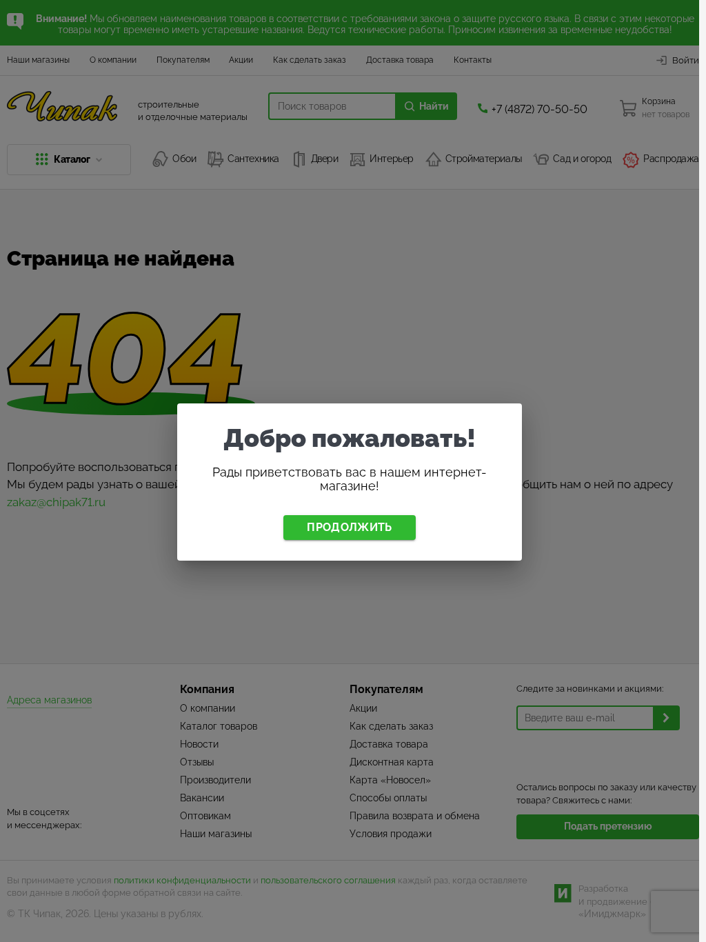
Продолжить (349, 527)
